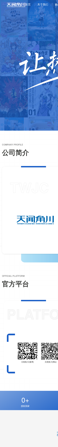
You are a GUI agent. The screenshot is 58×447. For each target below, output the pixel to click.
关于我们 (42, 4)
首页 (28, 4)
